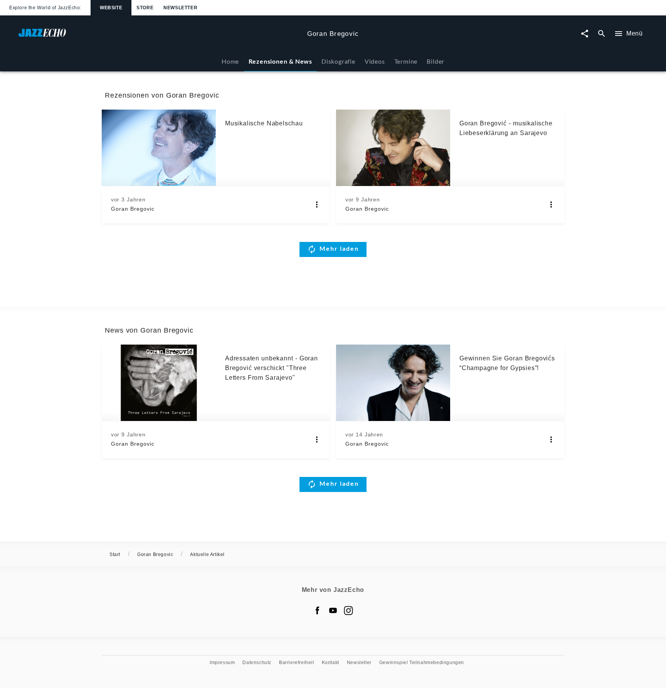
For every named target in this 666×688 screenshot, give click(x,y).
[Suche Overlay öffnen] (601, 34)
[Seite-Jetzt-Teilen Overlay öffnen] (584, 34)
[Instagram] (348, 610)
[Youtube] (333, 610)
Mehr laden (339, 248)
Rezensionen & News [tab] (280, 61)
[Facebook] (317, 610)
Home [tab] (230, 61)
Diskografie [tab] (338, 61)
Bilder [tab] (435, 61)
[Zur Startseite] (159, 36)
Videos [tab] (375, 61)
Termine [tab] (406, 61)
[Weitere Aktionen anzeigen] (317, 204)
